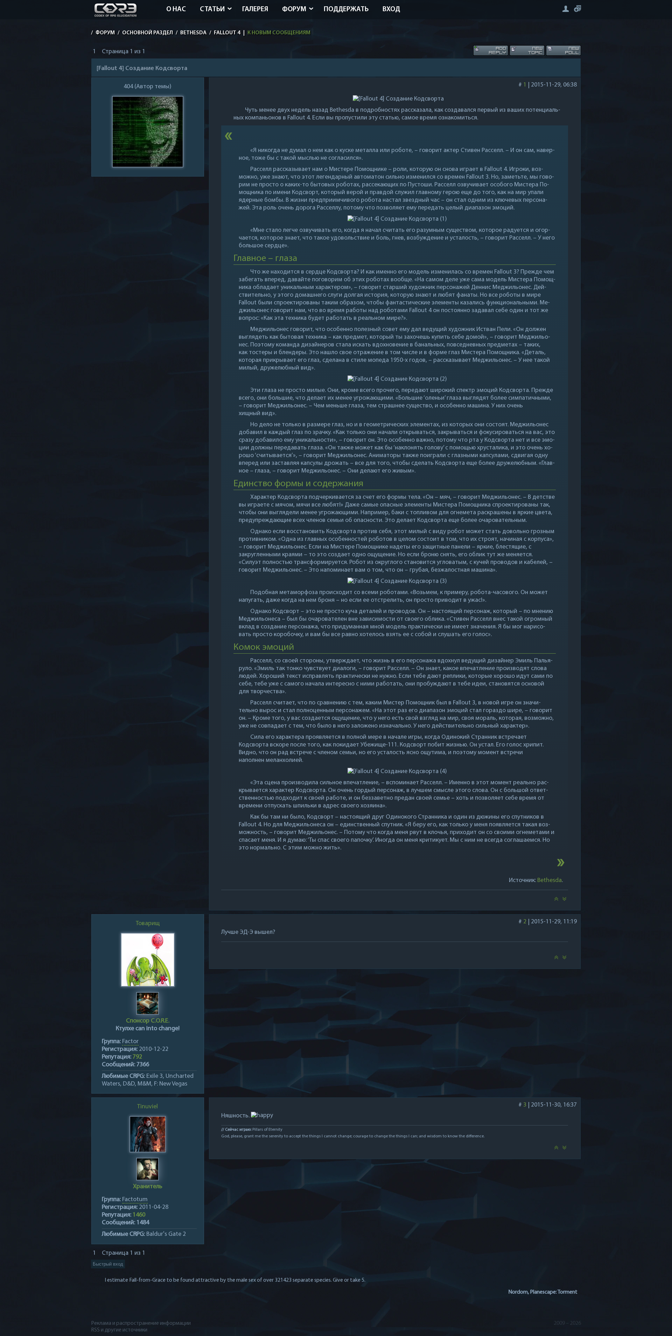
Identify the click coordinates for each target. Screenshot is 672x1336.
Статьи (212, 9)
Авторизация (565, 8)
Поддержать (346, 9)
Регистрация (577, 8)
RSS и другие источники (119, 1330)
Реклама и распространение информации (141, 1323)
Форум (294, 9)
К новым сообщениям (278, 33)
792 (137, 1057)
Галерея (255, 9)
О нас (176, 9)
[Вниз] (564, 901)
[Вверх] (556, 901)
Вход (391, 9)
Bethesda (549, 880)
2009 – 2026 (567, 1323)
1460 (139, 1215)
